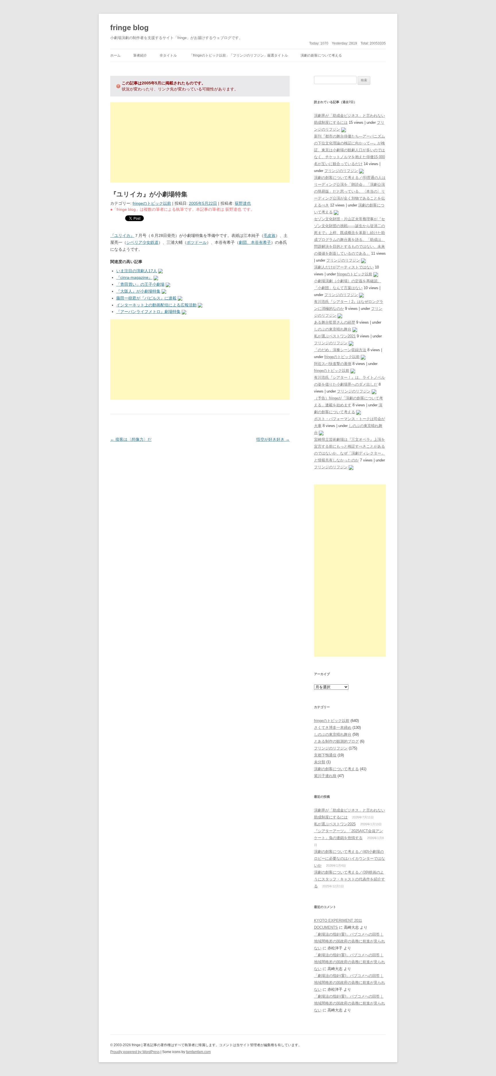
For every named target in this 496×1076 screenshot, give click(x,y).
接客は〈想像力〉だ (131, 439)
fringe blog (129, 27)
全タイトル (168, 55)
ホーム (115, 55)
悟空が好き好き (273, 439)
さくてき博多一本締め (332, 727)
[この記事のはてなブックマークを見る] (160, 270)
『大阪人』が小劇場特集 (138, 291)
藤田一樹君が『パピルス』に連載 (146, 298)
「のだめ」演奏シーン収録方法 (340, 350)
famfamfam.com (198, 1052)
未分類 (319, 762)
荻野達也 (243, 203)
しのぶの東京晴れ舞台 (332, 329)
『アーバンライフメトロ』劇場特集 (148, 311)
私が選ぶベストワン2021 (335, 336)
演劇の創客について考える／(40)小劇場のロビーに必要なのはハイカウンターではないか (349, 858)
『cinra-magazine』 (134, 277)
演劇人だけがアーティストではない (344, 267)
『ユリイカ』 (122, 235)
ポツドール (197, 242)
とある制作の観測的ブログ (336, 741)
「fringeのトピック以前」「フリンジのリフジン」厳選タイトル (238, 55)
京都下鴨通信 (325, 755)
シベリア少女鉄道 (142, 242)
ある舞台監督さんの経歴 (334, 322)
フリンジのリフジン (341, 171)
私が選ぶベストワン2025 (335, 824)
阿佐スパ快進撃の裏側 (332, 364)
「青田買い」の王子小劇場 (140, 284)
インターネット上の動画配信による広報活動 (156, 305)
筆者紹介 (140, 55)
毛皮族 (270, 235)
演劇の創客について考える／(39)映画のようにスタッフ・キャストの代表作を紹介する (349, 879)
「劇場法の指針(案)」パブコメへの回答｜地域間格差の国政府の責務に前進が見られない (349, 941)
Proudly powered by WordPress (135, 1052)
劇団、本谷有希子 (255, 242)
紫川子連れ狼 (325, 776)
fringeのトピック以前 (152, 203)
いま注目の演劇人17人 (136, 270)
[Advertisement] (200, 142)
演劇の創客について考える (321, 55)
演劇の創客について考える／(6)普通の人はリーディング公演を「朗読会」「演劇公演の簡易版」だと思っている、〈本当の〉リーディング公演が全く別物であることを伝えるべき (349, 191)
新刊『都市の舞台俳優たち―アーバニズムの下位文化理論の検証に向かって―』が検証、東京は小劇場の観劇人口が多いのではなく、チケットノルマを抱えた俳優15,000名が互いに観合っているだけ (349, 150)
